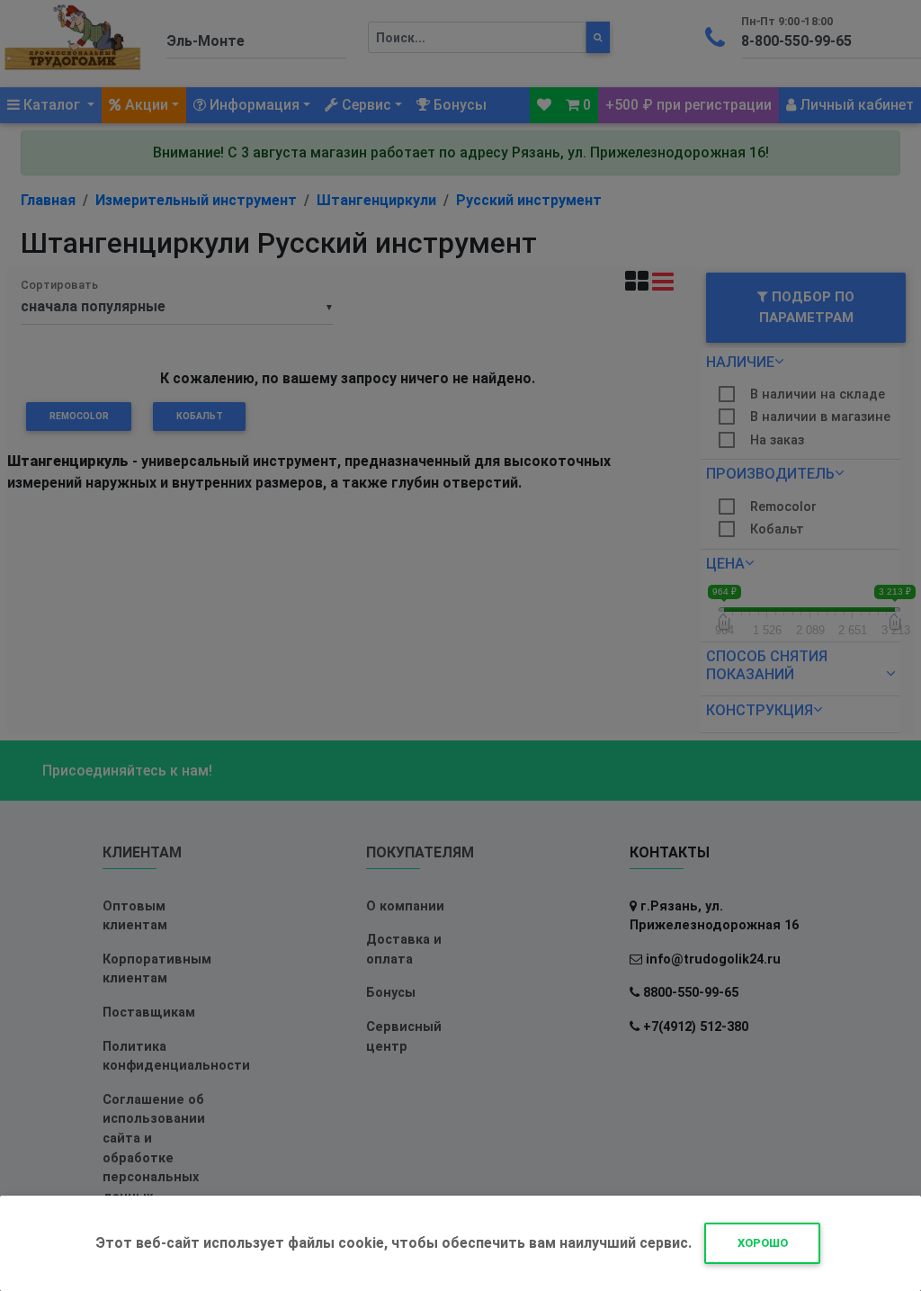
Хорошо (763, 1243)
